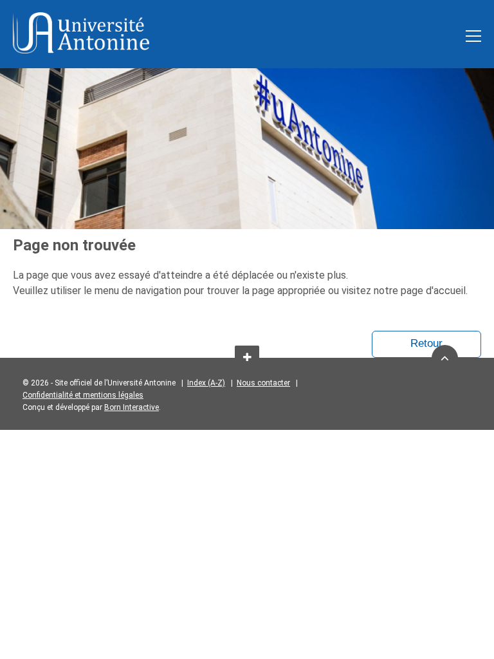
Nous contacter (263, 382)
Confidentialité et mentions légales (83, 395)
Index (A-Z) (206, 382)
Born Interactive (131, 407)
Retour (426, 343)
